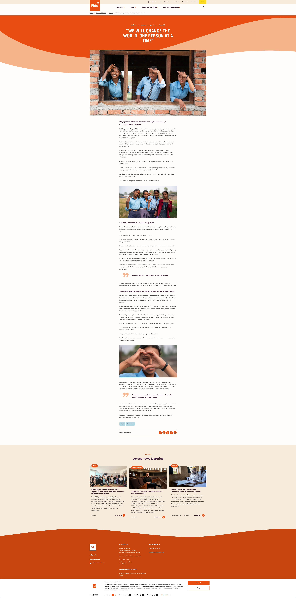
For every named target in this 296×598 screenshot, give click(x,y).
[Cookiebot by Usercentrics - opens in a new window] (94, 595)
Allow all (198, 582)
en (153, 2)
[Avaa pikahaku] (203, 7)
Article (111, 13)
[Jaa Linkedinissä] (171, 432)
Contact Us (194, 2)
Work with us (175, 2)
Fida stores (185, 2)
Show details (164, 595)
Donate (203, 2)
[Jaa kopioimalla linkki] (160, 432)
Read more (118, 515)
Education (130, 424)
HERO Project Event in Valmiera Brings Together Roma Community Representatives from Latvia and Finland (107, 492)
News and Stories (164, 2)
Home (91, 13)
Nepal (122, 424)
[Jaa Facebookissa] (167, 432)
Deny (198, 588)
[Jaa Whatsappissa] (163, 432)
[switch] (129, 595)
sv (155, 2)
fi (150, 2)
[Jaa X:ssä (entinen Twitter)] (175, 432)
